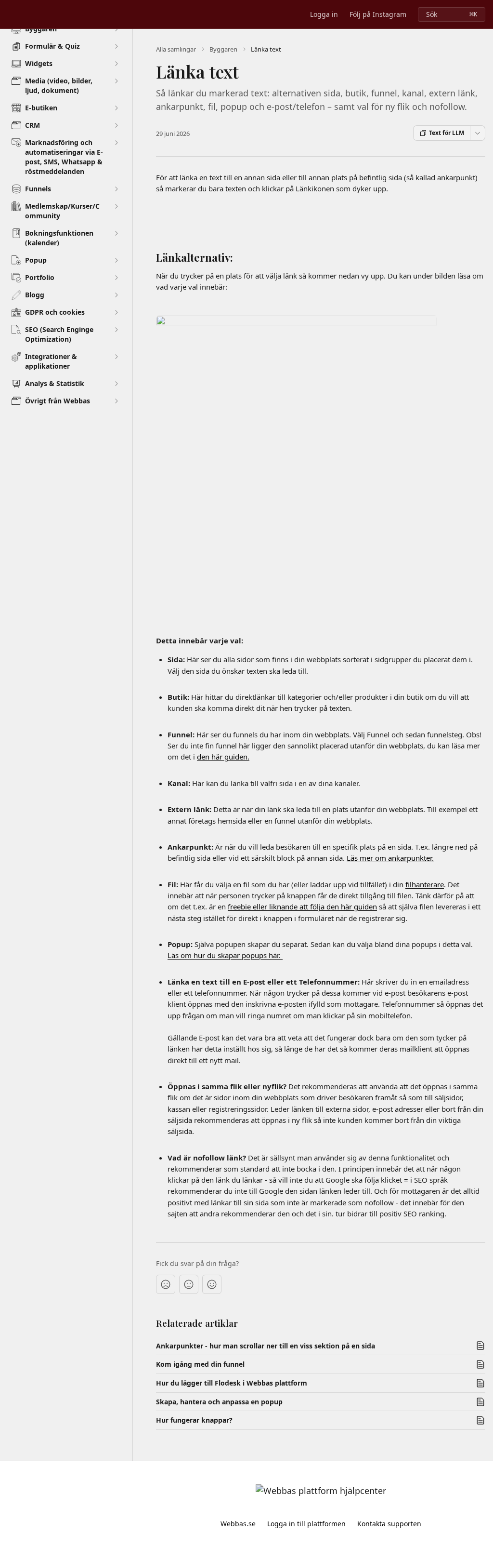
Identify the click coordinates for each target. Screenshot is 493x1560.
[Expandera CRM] (116, 125)
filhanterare (424, 884)
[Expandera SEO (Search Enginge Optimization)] (116, 329)
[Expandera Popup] (116, 260)
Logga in (324, 14)
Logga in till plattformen (306, 1523)
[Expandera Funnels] (116, 189)
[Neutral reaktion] (188, 1284)
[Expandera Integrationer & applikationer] (116, 356)
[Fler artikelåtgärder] (477, 133)
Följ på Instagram (378, 14)
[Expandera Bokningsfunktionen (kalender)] (116, 233)
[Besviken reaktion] (165, 1284)
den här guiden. (223, 756)
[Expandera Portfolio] (116, 277)
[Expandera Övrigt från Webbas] (116, 401)
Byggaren (223, 49)
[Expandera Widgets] (116, 63)
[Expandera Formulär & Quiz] (116, 46)
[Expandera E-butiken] (116, 108)
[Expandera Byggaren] (116, 29)
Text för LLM (446, 133)
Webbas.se (238, 1523)
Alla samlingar (176, 49)
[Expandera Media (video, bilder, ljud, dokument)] (116, 81)
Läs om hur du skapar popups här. (225, 955)
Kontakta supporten (389, 1523)
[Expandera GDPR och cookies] (116, 312)
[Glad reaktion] (211, 1284)
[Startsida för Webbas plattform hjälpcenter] (10, 14)
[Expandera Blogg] (116, 295)
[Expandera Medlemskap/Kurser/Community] (116, 206)
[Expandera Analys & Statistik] (116, 383)
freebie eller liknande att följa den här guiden (302, 906)
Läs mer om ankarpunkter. (390, 858)
